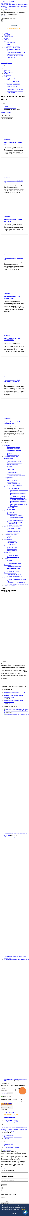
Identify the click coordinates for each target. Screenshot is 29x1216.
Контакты (6, 1138)
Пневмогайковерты (12, 472)
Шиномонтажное (8, 458)
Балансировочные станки (14, 459)
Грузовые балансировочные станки (17, 579)
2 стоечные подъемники (13, 447)
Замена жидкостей (12, 514)
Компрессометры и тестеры (14, 525)
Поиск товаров (5, 18)
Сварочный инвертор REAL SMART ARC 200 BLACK (12, 380)
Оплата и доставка (9, 1135)
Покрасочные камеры (13, 557)
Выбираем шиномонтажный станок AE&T (15, 692)
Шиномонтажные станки (14, 461)
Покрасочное (7, 552)
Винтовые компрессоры (13, 568)
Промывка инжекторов (16, 515)
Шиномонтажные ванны (14, 474)
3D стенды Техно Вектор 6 (17, 496)
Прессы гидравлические (13, 483)
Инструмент (7, 546)
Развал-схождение (9, 487)
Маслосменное (8, 539)
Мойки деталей (11, 512)
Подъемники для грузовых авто (16, 582)
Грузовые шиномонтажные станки (16, 581)
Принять (14, 1213)
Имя (2, 1088)
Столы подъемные (12, 482)
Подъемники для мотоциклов (15, 451)
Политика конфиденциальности (13, 1137)
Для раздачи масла (12, 542)
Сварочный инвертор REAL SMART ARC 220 (12, 422)
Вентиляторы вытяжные (14, 528)
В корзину (3, 63)
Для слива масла (11, 541)
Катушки (9, 530)
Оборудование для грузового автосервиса (15, 577)
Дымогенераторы (12, 523)
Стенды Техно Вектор (13, 488)
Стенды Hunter (11, 509)
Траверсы (9, 453)
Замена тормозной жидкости (18, 518)
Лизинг (6, 1146)
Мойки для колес (11, 471)
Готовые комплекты (9, 585)
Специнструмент (12, 549)
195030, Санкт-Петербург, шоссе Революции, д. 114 (11, 1121)
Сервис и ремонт (8, 1144)
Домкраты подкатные (13, 479)
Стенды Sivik (10, 507)
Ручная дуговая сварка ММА (15, 576)
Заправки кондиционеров (11, 456)
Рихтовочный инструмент (14, 563)
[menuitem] (6, 33)
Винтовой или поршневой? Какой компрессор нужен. (13, 696)
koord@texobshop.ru (9, 1117)
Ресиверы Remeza (12, 569)
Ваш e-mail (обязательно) (7, 1180)
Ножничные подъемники (14, 450)
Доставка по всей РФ (14, 28)
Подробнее (22, 1209)
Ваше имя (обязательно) (7, 1176)
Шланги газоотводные (13, 533)
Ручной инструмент (12, 547)
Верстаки (9, 536)
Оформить (9, 63)
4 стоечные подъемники (13, 448)
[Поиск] (2, 20)
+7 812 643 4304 (12, 25)
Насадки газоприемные (13, 531)
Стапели (9, 560)
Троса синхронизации (13, 455)
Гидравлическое (8, 477)
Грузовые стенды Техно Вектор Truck (17, 584)
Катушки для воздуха (13, 571)
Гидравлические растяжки (14, 561)
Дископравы (10, 469)
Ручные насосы (11, 544)
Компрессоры (7, 565)
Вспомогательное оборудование (16, 475)
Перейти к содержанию (7, 1)
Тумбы (9, 538)
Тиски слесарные (12, 550)
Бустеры (9, 466)
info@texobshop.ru (5, 3)
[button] (4, 442)
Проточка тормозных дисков (15, 520)
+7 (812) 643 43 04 (9, 1112)
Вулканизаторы (11, 467)
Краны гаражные (12, 480)
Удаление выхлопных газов (11, 526)
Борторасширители (12, 464)
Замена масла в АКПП (16, 517)
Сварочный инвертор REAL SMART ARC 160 (12, 297)
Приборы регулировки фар (14, 522)
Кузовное (6, 558)
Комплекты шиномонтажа (14, 463)
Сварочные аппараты (10, 573)
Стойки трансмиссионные (14, 485)
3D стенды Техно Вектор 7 (17, 498)
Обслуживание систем (10, 510)
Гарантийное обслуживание (11, 1147)
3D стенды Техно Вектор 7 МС (18, 499)
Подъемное (7, 445)
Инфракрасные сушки (13, 554)
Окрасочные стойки (12, 555)
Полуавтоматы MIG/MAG (14, 574)
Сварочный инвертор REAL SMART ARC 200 (12, 339)
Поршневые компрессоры (14, 566)
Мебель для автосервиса (10, 534)
